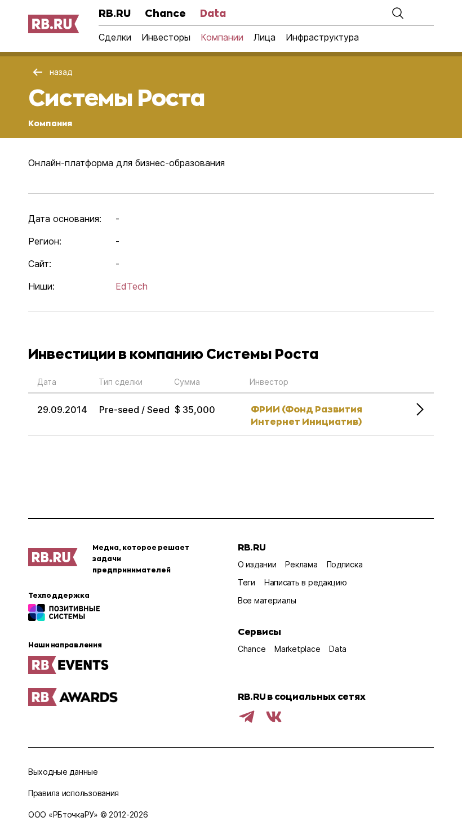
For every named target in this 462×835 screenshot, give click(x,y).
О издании (257, 564)
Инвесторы (165, 37)
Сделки (115, 37)
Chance (165, 13)
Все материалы (267, 600)
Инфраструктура (322, 37)
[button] (398, 13)
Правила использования (73, 793)
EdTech (131, 286)
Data (213, 13)
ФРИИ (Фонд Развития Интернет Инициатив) (306, 415)
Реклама (301, 564)
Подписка (345, 564)
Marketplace (297, 649)
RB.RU (115, 13)
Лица (265, 37)
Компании (222, 37)
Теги (246, 582)
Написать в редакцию (305, 582)
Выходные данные (63, 771)
